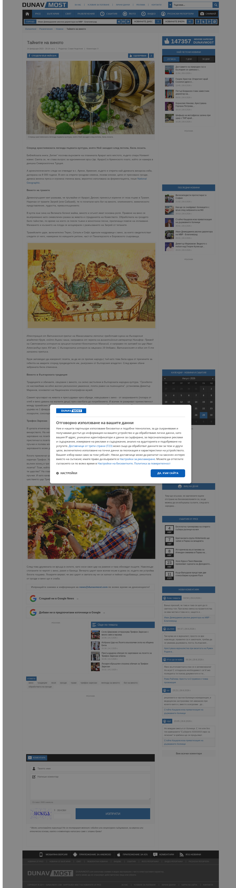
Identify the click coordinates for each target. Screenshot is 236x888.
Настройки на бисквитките (115, 463)
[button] (66, 473)
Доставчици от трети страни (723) (90, 446)
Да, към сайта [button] (167, 473)
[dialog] (120, 444)
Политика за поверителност (152, 463)
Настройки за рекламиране (137, 459)
